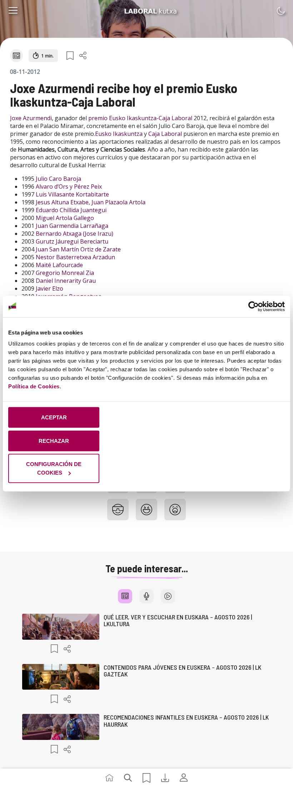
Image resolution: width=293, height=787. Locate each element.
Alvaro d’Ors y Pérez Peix (69, 186)
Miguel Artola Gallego (65, 218)
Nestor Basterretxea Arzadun (75, 257)
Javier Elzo (49, 288)
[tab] (125, 596)
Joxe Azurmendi (31, 118)
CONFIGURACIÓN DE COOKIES (53, 468)
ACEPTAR (54, 417)
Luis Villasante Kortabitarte (72, 194)
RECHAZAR (54, 441)
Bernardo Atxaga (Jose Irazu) (74, 233)
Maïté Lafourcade (59, 265)
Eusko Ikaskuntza (119, 134)
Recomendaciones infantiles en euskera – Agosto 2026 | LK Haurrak (186, 720)
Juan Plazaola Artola (118, 202)
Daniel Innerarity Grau (66, 281)
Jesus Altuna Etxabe (62, 202)
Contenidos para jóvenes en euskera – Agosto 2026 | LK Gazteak (182, 670)
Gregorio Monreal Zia (65, 273)
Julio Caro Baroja (58, 179)
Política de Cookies (34, 386)
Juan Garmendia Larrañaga (72, 226)
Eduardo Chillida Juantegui (71, 210)
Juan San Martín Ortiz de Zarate (78, 249)
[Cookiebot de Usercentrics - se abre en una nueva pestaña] (253, 306)
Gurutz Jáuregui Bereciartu (72, 241)
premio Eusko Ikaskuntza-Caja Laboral (140, 118)
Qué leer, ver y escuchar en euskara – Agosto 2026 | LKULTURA (178, 620)
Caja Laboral (165, 134)
